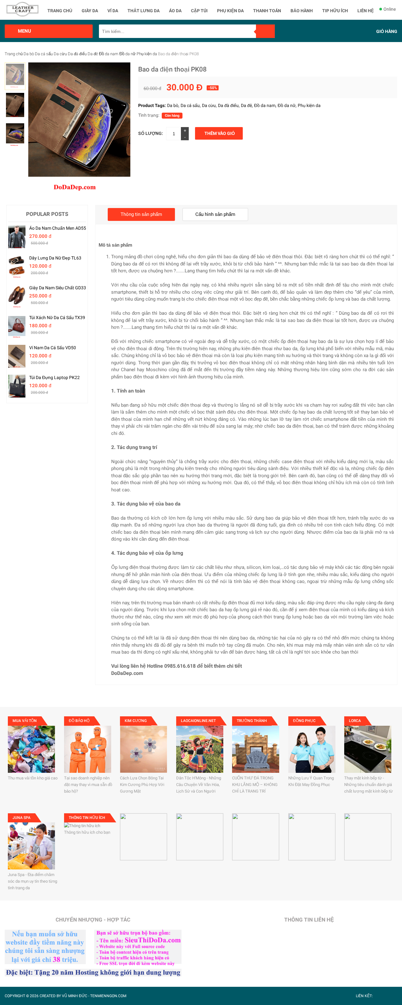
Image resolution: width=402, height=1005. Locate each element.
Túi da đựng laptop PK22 (54, 377)
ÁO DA (175, 10)
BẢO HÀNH (302, 10)
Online (389, 9)
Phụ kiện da (147, 53)
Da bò (29, 53)
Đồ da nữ (127, 53)
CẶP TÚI (199, 10)
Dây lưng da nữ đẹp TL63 (55, 257)
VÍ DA (112, 10)
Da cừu (60, 53)
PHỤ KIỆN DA (230, 10)
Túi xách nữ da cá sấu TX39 (57, 317)
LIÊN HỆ (365, 10)
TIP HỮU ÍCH (335, 10)
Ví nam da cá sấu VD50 (52, 347)
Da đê (93, 53)
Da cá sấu (44, 53)
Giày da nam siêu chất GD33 (57, 287)
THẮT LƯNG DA (144, 10)
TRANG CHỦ (59, 10)
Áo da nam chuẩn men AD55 (57, 228)
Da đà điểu (77, 53)
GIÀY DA (90, 10)
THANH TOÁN (267, 10)
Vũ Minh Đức (74, 996)
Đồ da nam (108, 53)
